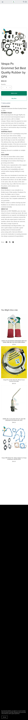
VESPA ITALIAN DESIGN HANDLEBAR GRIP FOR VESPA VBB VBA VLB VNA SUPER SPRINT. (14, 341)
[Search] (23, 1)
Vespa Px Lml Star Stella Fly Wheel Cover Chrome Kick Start (14, 380)
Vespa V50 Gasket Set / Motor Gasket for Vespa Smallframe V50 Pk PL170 (14, 458)
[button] (2, 45)
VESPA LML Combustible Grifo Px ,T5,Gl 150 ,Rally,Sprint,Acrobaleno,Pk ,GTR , (14, 419)
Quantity (3, 84)
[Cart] (26, 2)
